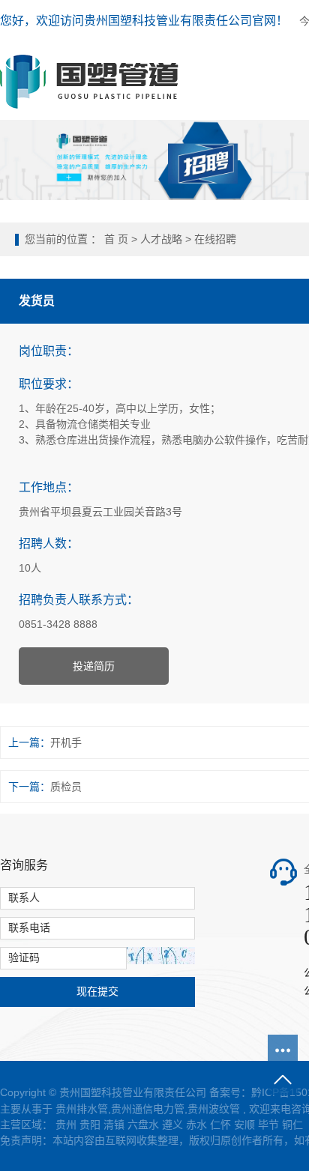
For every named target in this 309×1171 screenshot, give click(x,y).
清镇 (114, 1125)
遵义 (172, 1125)
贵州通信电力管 (147, 1109)
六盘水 (143, 1125)
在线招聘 (215, 239)
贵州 (66, 1125)
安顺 (244, 1125)
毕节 (268, 1125)
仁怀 (220, 1125)
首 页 (116, 239)
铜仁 (292, 1125)
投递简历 (94, 666)
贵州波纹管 (214, 1109)
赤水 (196, 1125)
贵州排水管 (82, 1109)
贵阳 (90, 1125)
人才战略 (161, 239)
